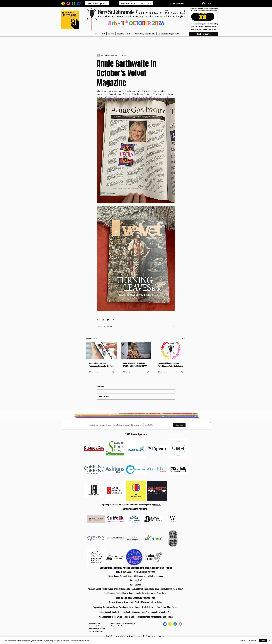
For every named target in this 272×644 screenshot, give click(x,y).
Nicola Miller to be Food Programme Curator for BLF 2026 (101, 365)
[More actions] (174, 55)
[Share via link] (113, 320)
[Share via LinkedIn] (108, 320)
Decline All (252, 641)
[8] (73, 3)
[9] (68, 3)
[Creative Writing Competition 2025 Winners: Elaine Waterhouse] (170, 350)
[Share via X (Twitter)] (103, 320)
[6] (79, 3)
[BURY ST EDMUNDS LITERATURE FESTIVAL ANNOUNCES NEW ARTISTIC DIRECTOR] (136, 350)
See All (183, 338)
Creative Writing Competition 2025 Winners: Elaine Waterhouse (170, 365)
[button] (103, 33)
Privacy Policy (84, 641)
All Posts (89, 40)
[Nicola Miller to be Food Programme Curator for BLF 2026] (101, 350)
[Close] (269, 640)
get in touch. (156, 504)
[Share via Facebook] (98, 320)
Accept (263, 641)
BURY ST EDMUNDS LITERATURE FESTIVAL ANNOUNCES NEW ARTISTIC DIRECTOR (135, 365)
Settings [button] (242, 641)
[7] (63, 3)
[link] (172, 3)
